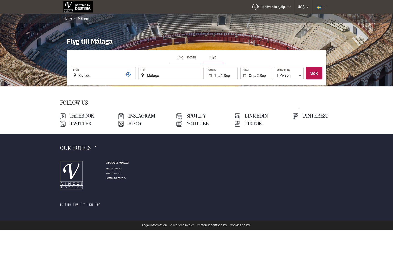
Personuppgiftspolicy (212, 225)
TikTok (253, 124)
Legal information (154, 225)
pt (98, 204)
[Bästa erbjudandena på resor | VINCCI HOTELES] (78, 7)
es (61, 204)
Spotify (196, 116)
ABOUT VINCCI (113, 168)
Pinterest (315, 116)
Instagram (141, 116)
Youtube (197, 124)
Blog (134, 124)
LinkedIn (256, 116)
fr (76, 204)
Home (67, 18)
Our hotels (75, 148)
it (84, 204)
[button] (271, 7)
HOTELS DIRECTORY (116, 178)
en (69, 204)
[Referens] (128, 74)
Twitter (80, 124)
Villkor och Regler (182, 225)
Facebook (82, 116)
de (91, 204)
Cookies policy (240, 225)
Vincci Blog (113, 173)
